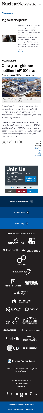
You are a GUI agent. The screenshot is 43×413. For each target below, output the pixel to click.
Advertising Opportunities (21, 380)
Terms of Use (20, 409)
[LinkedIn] (17, 394)
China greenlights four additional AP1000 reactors (21, 68)
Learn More (21, 51)
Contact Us (21, 387)
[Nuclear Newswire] (36, 394)
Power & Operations (9, 61)
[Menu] (39, 4)
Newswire (7, 13)
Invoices (28, 409)
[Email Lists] (21, 396)
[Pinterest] (31, 394)
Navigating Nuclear (22, 383)
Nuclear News (30, 75)
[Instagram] (21, 394)
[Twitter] (12, 394)
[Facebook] (7, 394)
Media (34, 409)
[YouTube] (26, 394)
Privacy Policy (12, 409)
